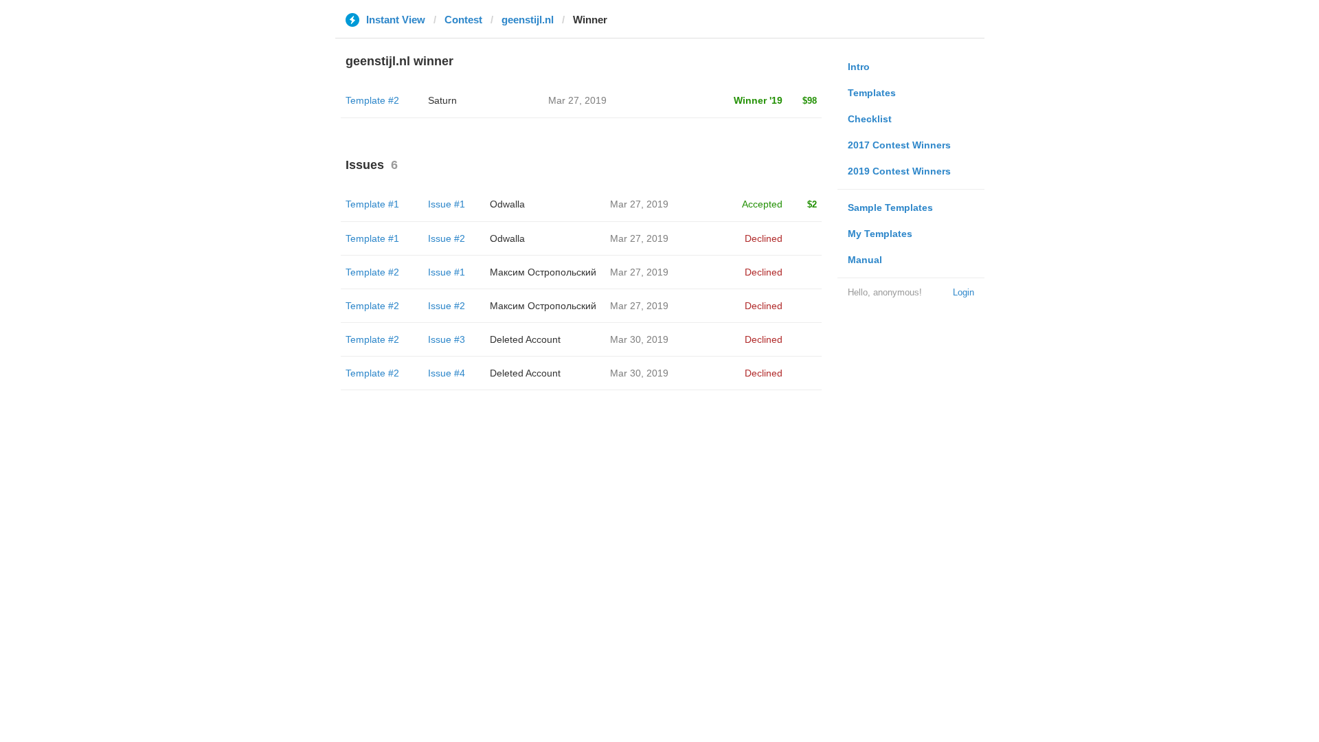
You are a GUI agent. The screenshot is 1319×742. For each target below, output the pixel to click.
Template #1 (372, 204)
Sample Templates (890, 207)
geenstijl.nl (527, 19)
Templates (872, 92)
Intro (859, 66)
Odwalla (507, 204)
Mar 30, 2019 (639, 339)
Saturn (442, 100)
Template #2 (372, 100)
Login (963, 292)
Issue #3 (446, 339)
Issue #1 (446, 204)
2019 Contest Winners (899, 171)
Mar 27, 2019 (639, 204)
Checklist (870, 118)
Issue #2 (446, 238)
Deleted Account (525, 339)
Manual (865, 259)
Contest (463, 19)
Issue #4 (446, 373)
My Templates (880, 233)
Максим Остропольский (543, 272)
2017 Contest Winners (899, 144)
